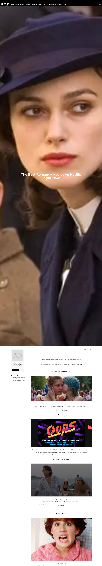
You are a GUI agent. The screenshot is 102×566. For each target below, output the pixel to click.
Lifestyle (46, 4)
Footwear (34, 4)
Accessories (52, 4)
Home (32, 349)
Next (91, 349)
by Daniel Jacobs (34, 351)
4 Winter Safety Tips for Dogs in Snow (18, 377)
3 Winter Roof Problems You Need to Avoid (20, 384)
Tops (12, 4)
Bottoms (17, 4)
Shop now (15, 369)
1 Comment (53, 351)
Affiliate (59, 4)
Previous (86, 349)
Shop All (65, 4)
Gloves (22, 4)
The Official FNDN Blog (41, 349)
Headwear (28, 4)
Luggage (40, 4)
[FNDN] (5, 4)
